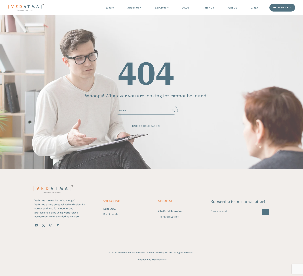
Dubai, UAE (109, 208)
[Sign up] (265, 212)
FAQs (185, 7)
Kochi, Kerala (110, 214)
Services (160, 7)
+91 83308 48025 (168, 217)
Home (110, 7)
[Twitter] (43, 225)
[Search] (173, 110)
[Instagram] (51, 225)
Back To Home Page (144, 126)
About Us (134, 7)
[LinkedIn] (58, 225)
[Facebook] (36, 225)
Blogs (254, 7)
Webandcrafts (159, 259)
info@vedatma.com (170, 211)
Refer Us (208, 7)
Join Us (232, 7)
